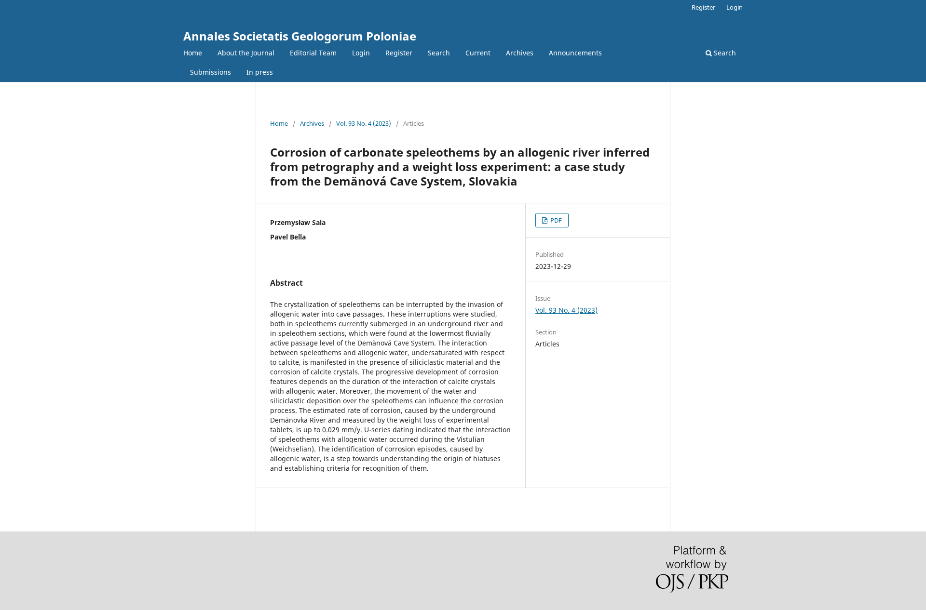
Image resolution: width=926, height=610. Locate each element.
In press (259, 72)
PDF (555, 220)
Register (398, 52)
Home (192, 52)
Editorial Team (313, 52)
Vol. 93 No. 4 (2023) (363, 123)
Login (361, 52)
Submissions (210, 72)
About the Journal (246, 52)
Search (439, 52)
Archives (519, 52)
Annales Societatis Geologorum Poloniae (299, 36)
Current (477, 52)
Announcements (575, 52)
